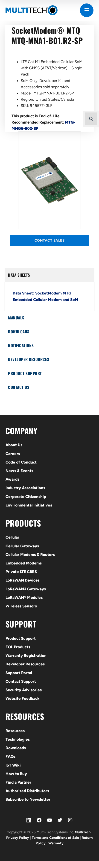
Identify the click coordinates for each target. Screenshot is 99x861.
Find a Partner (18, 782)
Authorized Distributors (27, 790)
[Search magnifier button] (91, 118)
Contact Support (21, 681)
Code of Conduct (21, 462)
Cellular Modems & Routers (30, 554)
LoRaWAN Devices (23, 580)
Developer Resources (25, 664)
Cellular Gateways (22, 546)
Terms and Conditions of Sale (55, 838)
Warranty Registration (26, 655)
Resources (15, 730)
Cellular (12, 537)
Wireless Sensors (21, 606)
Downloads (16, 748)
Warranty (56, 843)
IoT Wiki (13, 765)
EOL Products (18, 647)
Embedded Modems (24, 563)
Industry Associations (25, 487)
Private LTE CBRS (21, 571)
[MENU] (86, 10)
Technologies (18, 739)
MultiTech (83, 832)
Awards (12, 479)
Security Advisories (24, 690)
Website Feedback (23, 698)
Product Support (21, 638)
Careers (13, 453)
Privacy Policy (17, 838)
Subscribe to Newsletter (28, 799)
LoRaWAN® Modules (24, 597)
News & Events (19, 470)
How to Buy (16, 773)
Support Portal (19, 672)
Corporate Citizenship (26, 496)
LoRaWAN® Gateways (26, 589)
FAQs (10, 756)
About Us (14, 445)
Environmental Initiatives (29, 505)
